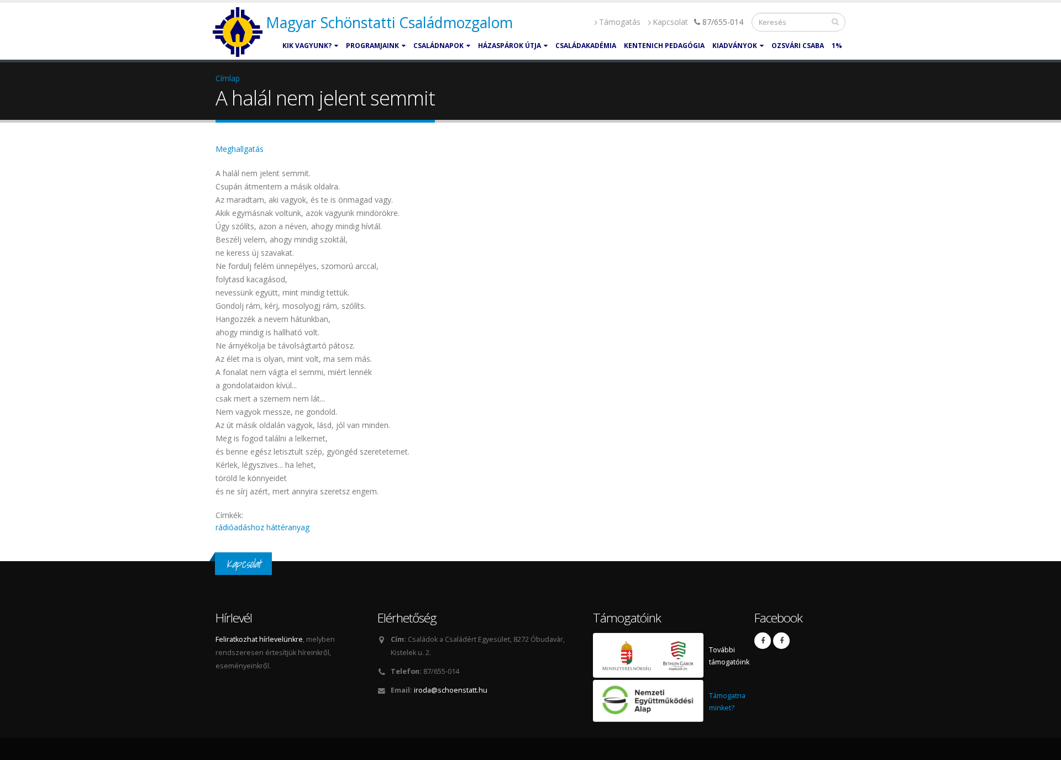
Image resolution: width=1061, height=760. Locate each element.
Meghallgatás (240, 149)
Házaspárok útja (509, 45)
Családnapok (438, 45)
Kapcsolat (670, 22)
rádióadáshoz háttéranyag (262, 527)
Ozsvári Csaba (797, 45)
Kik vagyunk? (307, 45)
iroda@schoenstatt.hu (450, 690)
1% (837, 45)
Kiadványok (734, 45)
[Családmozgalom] (762, 640)
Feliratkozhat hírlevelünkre (259, 639)
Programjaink (372, 45)
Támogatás (619, 22)
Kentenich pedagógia (664, 45)
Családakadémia (585, 45)
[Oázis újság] (781, 640)
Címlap (228, 78)
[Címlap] (239, 32)
